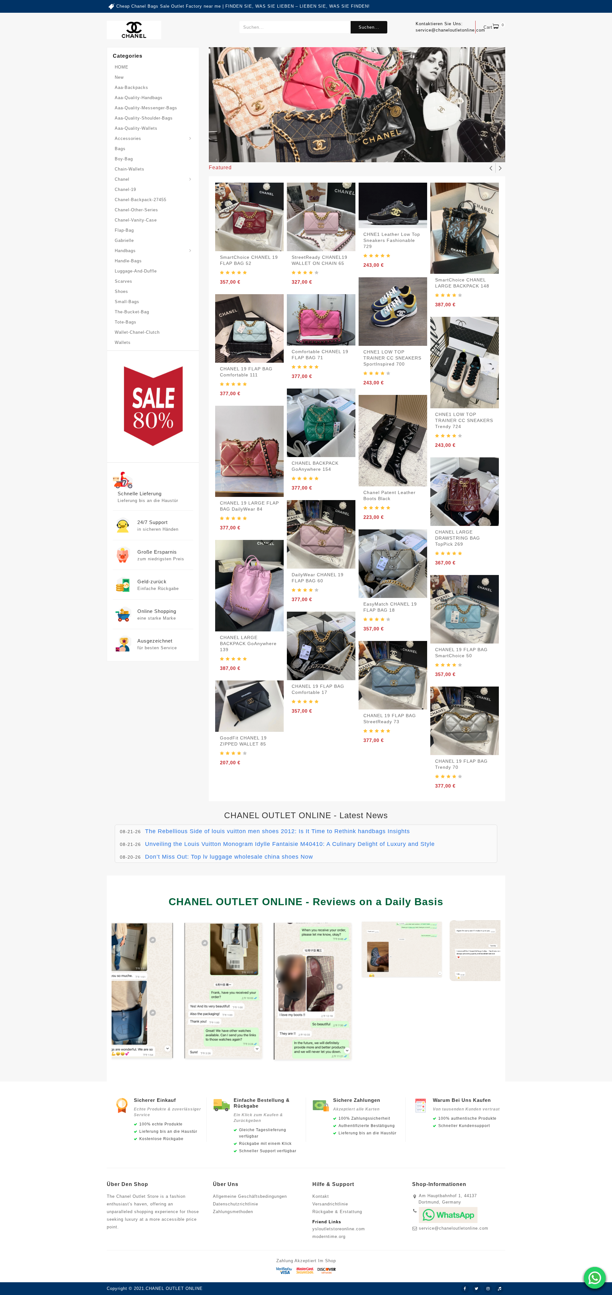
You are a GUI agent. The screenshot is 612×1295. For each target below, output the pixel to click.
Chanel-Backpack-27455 (140, 199)
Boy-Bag (124, 158)
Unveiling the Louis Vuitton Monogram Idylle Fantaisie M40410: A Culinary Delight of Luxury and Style (290, 841)
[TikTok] (499, 1289)
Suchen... (369, 27)
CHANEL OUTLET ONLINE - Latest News (306, 815)
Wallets (123, 342)
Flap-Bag (124, 230)
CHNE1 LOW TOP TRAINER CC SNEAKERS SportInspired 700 (392, 358)
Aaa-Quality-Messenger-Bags (146, 107)
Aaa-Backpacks (131, 87)
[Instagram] (488, 1289)
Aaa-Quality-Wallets (136, 128)
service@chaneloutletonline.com (453, 1228)
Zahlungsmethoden (233, 1211)
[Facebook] (465, 1289)
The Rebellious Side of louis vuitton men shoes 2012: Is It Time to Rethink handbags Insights (277, 828)
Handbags (125, 250)
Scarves (123, 281)
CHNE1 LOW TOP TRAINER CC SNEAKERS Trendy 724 (464, 420)
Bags (120, 148)
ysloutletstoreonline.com (338, 1228)
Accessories (128, 138)
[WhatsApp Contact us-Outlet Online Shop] (595, 1278)
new (119, 77)
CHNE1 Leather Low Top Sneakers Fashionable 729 (391, 240)
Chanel (122, 179)
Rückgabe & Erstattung (337, 1211)
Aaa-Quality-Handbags (139, 97)
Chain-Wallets (129, 169)
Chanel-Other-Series (136, 209)
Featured (220, 167)
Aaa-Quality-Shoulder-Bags (144, 118)
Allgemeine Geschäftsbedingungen (250, 1196)
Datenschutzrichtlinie (235, 1204)
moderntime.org (329, 1236)
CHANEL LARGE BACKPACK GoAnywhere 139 (248, 643)
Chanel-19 (125, 189)
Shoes (121, 291)
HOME (121, 67)
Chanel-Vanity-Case (136, 220)
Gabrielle (124, 240)
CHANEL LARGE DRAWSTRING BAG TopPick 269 (457, 538)
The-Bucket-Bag (132, 311)
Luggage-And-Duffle (136, 271)
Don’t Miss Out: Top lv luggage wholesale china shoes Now (229, 854)
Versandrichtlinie (330, 1204)
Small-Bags (127, 301)
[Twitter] (476, 1289)
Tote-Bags (125, 322)
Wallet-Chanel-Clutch (137, 332)
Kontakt (320, 1196)
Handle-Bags (128, 260)
